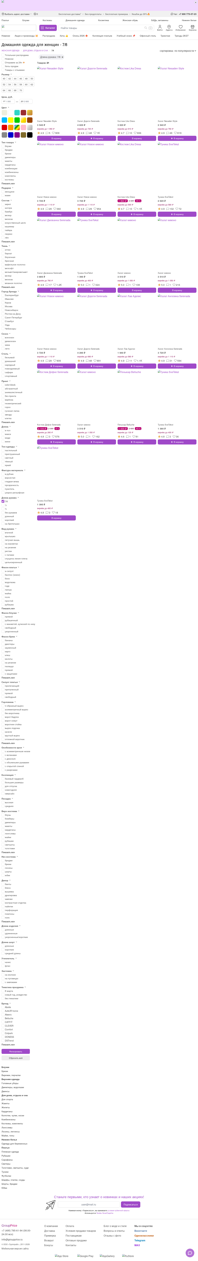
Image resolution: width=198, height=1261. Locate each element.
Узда (7, 324)
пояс (7, 917)
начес (8, 962)
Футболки (6, 1175)
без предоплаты (93, 14)
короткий (9, 519)
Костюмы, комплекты (12, 1123)
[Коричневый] (30, 120)
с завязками (11, 982)
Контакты (71, 1245)
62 (32, 84)
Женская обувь (130, 20)
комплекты (10, 175)
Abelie (8, 1007)
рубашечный (11, 620)
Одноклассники (144, 1235)
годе (7, 585)
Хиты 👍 (64, 35)
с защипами (11, 673)
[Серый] (4, 135)
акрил (8, 204)
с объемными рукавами (17, 762)
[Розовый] (23, 127)
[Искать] (146, 28)
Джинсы (5, 1091)
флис (7, 965)
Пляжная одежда (10, 1151)
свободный (10, 627)
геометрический (13, 403)
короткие (9, 949)
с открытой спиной (14, 766)
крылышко (10, 536)
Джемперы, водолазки (13, 1087)
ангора (8, 207)
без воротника (12, 713)
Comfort (9, 1029)
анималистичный (13, 392)
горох (8, 407)
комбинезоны (12, 172)
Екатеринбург (12, 295)
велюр (8, 215)
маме (8, 195)
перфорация (11, 910)
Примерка (50, 1235)
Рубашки (6, 1155)
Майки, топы (8, 1135)
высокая (9, 802)
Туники (5, 1171)
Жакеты (5, 1103)
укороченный (11, 631)
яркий (8, 465)
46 (20, 78)
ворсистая (10, 477)
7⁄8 (6, 501)
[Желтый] (11, 120)
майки (8, 837)
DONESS (9, 1036)
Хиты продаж (11, 66)
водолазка (10, 582)
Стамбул (9, 321)
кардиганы (10, 164)
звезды (8, 414)
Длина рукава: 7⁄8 (50, 57)
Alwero (8, 1014)
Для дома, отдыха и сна (35, 50)
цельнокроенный (13, 562)
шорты (8, 871)
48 (26, 78)
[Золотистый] (23, 120)
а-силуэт (9, 571)
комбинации (11, 168)
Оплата (70, 1226)
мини (7, 441)
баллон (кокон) (12, 574)
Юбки (4, 1187)
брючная (9, 260)
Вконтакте (140, 1231)
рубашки (9, 840)
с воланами (11, 754)
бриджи (9, 149)
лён (7, 237)
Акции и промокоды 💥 (26, 35)
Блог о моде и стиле (115, 1226)
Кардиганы (7, 1111)
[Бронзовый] (30, 112)
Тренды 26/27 (182, 35)
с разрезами (11, 769)
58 (20, 84)
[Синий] (11, 135)
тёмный (9, 461)
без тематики (11, 998)
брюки (8, 153)
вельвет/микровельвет (16, 271)
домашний (10, 361)
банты (8, 884)
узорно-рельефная (14, 492)
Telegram (139, 1240)
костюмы (9, 179)
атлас (8, 249)
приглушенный (12, 453)
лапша (8, 589)
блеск (8, 887)
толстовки (10, 848)
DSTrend (9, 1040)
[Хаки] (23, 135)
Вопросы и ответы (114, 1231)
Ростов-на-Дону (13, 313)
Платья (5, 20)
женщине (9, 191)
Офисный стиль (148, 35)
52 (4, 84)
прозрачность (12, 485)
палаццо (9, 666)
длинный (9, 516)
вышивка (9, 891)
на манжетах (11, 543)
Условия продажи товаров (81, 1231)
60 (26, 84)
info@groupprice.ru (12, 1239)
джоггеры (9, 643)
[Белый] (10, 112)
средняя (9, 806)
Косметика (103, 20)
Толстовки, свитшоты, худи (15, 1167)
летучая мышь (12, 539)
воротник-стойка (13, 724)
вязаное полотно (13, 283)
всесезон (9, 337)
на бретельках (12, 523)
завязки (9, 898)
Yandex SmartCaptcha (104, 1213)
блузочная (10, 257)
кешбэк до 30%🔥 (141, 14)
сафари (9, 372)
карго (7, 651)
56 (15, 84)
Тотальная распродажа (17, 55)
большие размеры (14, 782)
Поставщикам (74, 1235)
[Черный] (30, 135)
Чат (175, 14)
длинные (9, 929)
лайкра (8, 230)
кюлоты (9, 658)
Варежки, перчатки (11, 1075)
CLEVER (9, 1025)
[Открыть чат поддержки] (190, 1253)
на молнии (10, 974)
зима (7, 344)
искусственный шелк (15, 222)
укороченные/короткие (16, 937)
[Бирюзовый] (17, 112)
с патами (9, 554)
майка (8, 593)
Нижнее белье (189, 20)
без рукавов (11, 512)
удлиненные (11, 933)
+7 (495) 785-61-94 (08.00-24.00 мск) (16, 1232)
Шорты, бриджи (9, 1183)
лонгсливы (10, 833)
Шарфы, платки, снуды (13, 1179)
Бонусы (48, 1245)
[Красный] (4, 127)
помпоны (9, 913)
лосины (9, 867)
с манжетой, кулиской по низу (20, 623)
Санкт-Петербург (13, 317)
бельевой (10, 357)
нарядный (10, 364)
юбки (7, 875)
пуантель (9, 488)
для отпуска (11, 786)
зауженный (10, 647)
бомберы (9, 818)
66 (9, 90)
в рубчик (9, 473)
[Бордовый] (23, 112)
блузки (8, 146)
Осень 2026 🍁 (80, 35)
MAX (137, 1245)
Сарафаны (7, 1159)
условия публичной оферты (118, 1210)
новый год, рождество (16, 994)
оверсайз (9, 793)
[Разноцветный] (17, 127)
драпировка (11, 895)
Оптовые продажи (76, 1240)
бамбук (8, 211)
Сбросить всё (16, 1057)
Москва (8, 306)
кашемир (9, 226)
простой (9, 600)
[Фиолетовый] (17, 135)
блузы (8, 814)
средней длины (13, 953)
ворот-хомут (11, 720)
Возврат (49, 1240)
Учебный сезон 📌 (126, 35)
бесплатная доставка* (70, 14)
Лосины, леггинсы (11, 1131)
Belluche (9, 1018)
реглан (8, 551)
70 (20, 90)
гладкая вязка (12, 481)
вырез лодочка (12, 728)
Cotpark (9, 1033)
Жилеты (6, 1107)
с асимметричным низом (17, 751)
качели (8, 731)
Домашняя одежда (75, 20)
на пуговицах (11, 978)
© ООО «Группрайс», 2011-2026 (16, 1244)
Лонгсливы (7, 1127)
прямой (9, 616)
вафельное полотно (15, 264)
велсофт (9, 268)
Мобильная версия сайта (15, 1248)
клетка (8, 418)
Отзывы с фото (112, 1235)
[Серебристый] (30, 127)
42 (9, 78)
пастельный (11, 450)
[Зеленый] (17, 120)
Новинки (6, 35)
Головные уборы (10, 1083)
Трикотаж (165, 35)
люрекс (8, 233)
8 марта (9, 990)
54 (9, 84)
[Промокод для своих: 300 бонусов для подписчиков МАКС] (99, 5)
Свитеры (6, 1163)
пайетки (9, 906)
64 (4, 90)
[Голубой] (4, 120)
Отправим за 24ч (13, 62)
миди (7, 437)
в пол (7, 430)
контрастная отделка (15, 902)
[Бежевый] (4, 112)
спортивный (11, 375)
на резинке (10, 547)
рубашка (9, 604)
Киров (8, 302)
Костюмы (47, 20)
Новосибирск (11, 309)
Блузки (25, 20)
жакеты (8, 160)
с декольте (10, 758)
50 (32, 78)
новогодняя (11, 789)
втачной (9, 532)
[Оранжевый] (11, 127)
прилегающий (12, 685)
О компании (51, 1226)
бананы (9, 640)
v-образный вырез (14, 705)
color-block (10, 384)
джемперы (10, 157)
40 (4, 78)
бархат (8, 253)
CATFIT (9, 1022)
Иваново (9, 298)
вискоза (9, 218)
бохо (7, 578)
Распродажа (49, 35)
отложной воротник (14, 739)
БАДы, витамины (159, 20)
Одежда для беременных (14, 1143)
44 (15, 78)
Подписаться (131, 1204)
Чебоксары (10, 328)
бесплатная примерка (116, 14)
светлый (9, 457)
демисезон (10, 341)
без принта (10, 395)
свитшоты (10, 844)
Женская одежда (10, 50)
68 (15, 90)
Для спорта (7, 1099)
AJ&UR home (11, 1010)
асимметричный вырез (16, 709)
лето (7, 348)
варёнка (9, 399)
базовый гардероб (14, 778)
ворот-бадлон (12, 716)
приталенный (12, 689)
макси (8, 434)
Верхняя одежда (10, 1079)
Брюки (5, 1071)
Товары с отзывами (15, 69)
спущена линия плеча (16, 558)
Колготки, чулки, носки (13, 1115)
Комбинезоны (8, 1119)
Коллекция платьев (102, 35)
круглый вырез (12, 735)
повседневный (12, 368)
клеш (7, 655)
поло (7, 597)
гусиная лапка (12, 410)
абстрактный (11, 388)
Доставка (49, 1231)
